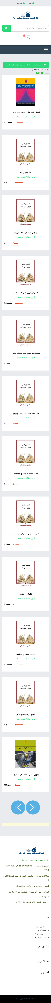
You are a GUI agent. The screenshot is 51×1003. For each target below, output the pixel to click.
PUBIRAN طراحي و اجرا (25, 998)
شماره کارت (42, 930)
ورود (30, 3)
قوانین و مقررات (40, 933)
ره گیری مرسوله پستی (38, 937)
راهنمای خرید (41, 926)
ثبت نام (19, 3)
